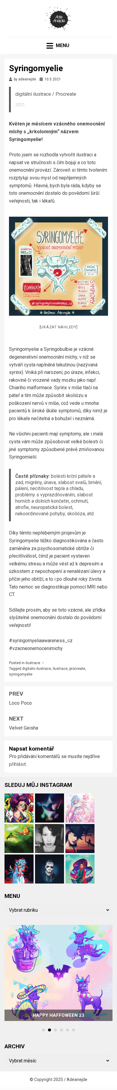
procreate (77, 669)
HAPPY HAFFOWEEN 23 (58, 1015)
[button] (43, 1029)
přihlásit (17, 764)
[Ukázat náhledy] (59, 327)
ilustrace (33, 663)
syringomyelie (20, 674)
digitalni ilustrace (36, 669)
